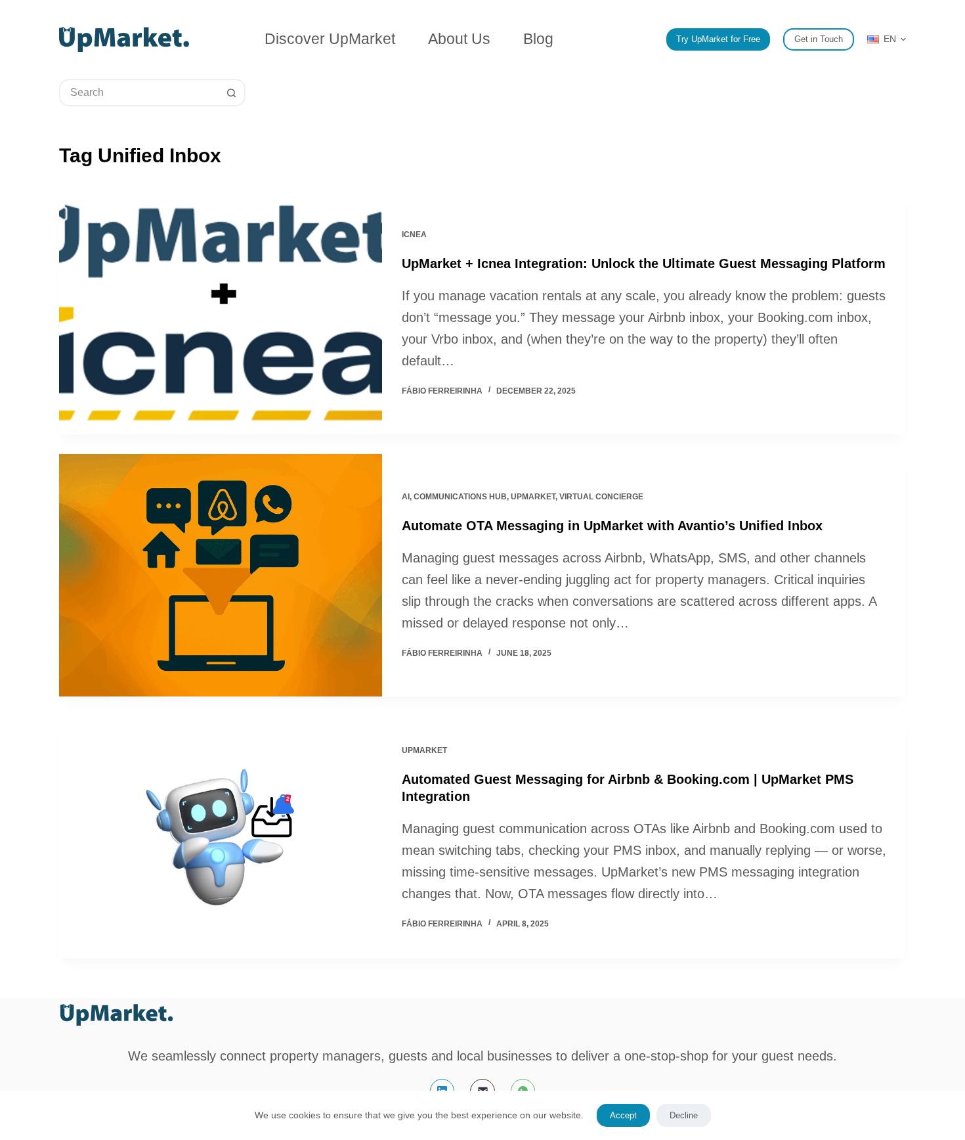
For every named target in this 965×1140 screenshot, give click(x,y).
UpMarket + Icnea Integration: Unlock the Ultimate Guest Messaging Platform (644, 263)
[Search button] (231, 92)
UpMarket (533, 496)
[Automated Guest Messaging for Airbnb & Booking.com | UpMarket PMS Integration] (220, 837)
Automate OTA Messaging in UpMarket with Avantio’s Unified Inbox (612, 525)
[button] (886, 39)
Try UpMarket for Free (718, 39)
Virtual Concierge (601, 496)
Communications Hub (460, 496)
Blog (538, 38)
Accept (623, 1115)
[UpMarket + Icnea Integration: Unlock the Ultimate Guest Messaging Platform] (220, 313)
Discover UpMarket (330, 38)
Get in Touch (818, 39)
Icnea (414, 234)
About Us (459, 38)
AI (406, 496)
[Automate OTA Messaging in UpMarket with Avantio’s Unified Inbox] (220, 575)
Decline (684, 1115)
